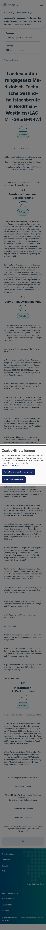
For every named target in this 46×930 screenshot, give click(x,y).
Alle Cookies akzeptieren (13, 480)
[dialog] (23, 465)
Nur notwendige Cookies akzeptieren (18, 472)
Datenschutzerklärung (10, 465)
